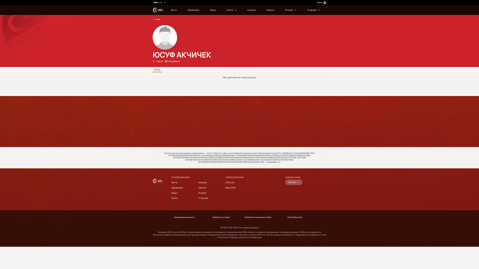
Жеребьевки (177, 187)
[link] (173, 10)
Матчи (174, 182)
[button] (231, 10)
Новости (202, 187)
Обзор (157, 69)
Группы (174, 198)
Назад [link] (158, 19)
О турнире (203, 198)
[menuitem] (176, 10)
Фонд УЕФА (230, 187)
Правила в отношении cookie (258, 217)
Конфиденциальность (184, 217)
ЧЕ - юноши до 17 (158, 10)
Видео (174, 193)
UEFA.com (230, 182)
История (202, 193)
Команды (202, 182)
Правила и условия (221, 217)
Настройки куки (294, 217)
